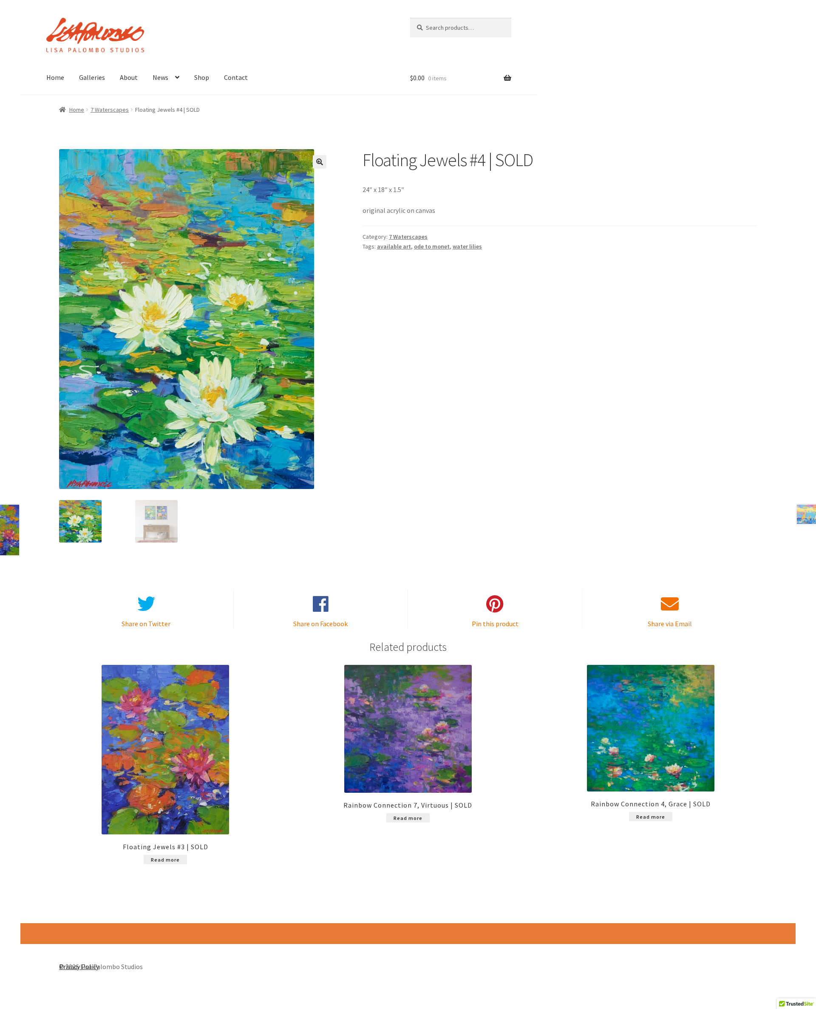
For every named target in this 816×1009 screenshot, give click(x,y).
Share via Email (670, 623)
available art (394, 246)
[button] (319, 162)
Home (55, 77)
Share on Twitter (146, 623)
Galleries (92, 77)
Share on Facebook (320, 623)
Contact (236, 77)
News (160, 77)
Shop (201, 77)
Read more (165, 859)
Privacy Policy (79, 966)
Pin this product (495, 623)
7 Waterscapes (110, 109)
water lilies (467, 246)
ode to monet (432, 246)
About (129, 77)
